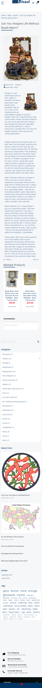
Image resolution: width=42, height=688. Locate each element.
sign (23, 612)
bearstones (6, 615)
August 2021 (6, 578)
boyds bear (9, 87)
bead (33, 617)
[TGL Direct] (21, 1)
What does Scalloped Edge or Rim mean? (14, 561)
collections (12, 617)
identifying (26, 609)
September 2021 (7, 575)
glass (6, 591)
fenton (15, 591)
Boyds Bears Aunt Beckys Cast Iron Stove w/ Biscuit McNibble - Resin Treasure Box (12, 295)
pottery (22, 600)
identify (36, 612)
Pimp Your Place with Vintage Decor (12, 546)
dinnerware (32, 598)
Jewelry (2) (6, 384)
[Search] (38, 341)
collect (37, 602)
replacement (36, 600)
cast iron (20, 615)
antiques (6, 603)
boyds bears (14, 612)
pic (16, 619)
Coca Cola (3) (7, 414)
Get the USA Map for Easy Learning (12, 537)
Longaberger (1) (8, 427)
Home (3, 15)
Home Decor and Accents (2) (13, 389)
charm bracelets (29, 615)
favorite (11, 619)
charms (16, 600)
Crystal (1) (6, 423)
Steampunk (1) (7, 367)
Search (33, 3)
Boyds (15, 15)
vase (30, 602)
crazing (5, 619)
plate (29, 612)
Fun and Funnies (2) (9, 397)
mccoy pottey (20, 605)
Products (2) (6, 358)
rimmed (19, 617)
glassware (9, 595)
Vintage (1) (6, 363)
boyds (16, 87)
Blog (9, 15)
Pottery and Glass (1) (10, 380)
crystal (21, 595)
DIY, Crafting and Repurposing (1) (14, 401)
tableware (6, 598)
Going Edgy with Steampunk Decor (12, 554)
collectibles (30, 595)
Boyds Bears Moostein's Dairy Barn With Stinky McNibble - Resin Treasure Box (30, 295)
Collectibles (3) (7, 410)
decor (37, 605)
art (36, 615)
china (23, 591)
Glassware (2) (7, 354)
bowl (5, 609)
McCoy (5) (6, 432)
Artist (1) (5, 393)
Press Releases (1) (9, 376)
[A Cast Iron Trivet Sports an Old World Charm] (21, 472)
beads (10, 600)
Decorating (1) (7, 406)
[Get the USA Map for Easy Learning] (21, 518)
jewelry (12, 609)
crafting (13, 615)
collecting (22, 602)
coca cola (14, 598)
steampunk (8, 605)
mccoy (25, 598)
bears (30, 605)
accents (20, 619)
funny (28, 600)
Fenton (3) (6, 419)
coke (19, 598)
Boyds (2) (5, 440)
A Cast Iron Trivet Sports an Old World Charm (15, 495)
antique (5, 617)
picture (13, 602)
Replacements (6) (9, 371)
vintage (32, 591)
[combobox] (21, 342)
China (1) (5, 436)
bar (18, 609)
